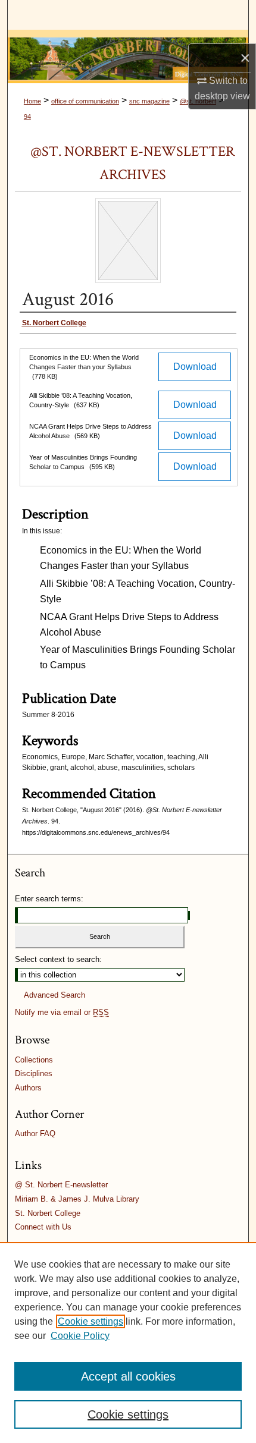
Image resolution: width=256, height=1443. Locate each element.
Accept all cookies (128, 1376)
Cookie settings (90, 1321)
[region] (128, 1342)
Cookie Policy (80, 1336)
